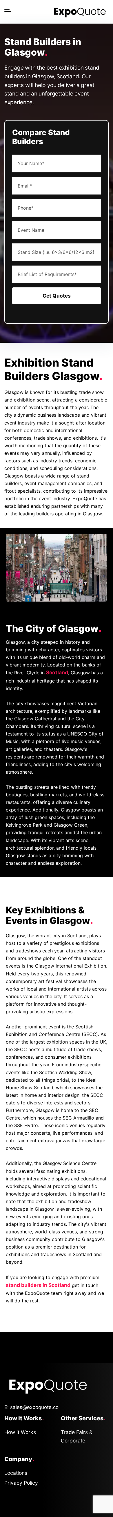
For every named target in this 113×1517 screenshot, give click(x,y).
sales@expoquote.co (34, 1407)
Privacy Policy (21, 1483)
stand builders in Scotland (38, 1285)
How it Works (20, 1432)
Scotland (57, 672)
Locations (15, 1473)
